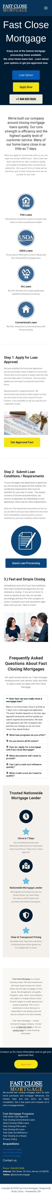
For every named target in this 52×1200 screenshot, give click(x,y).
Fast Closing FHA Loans (14, 1126)
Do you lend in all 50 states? (24, 741)
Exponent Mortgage (12, 1156)
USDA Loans (26, 250)
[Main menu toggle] (45, 8)
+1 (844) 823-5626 (24, 1027)
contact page (18, 1030)
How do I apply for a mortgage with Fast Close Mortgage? (23, 748)
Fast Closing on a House (14, 1136)
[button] (26, 700)
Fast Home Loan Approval (15, 1116)
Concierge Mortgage (12, 1149)
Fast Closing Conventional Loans (19, 1120)
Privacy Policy (10, 1139)
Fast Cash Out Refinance (15, 1132)
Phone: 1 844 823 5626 (13, 1168)
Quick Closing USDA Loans (16, 1123)
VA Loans (26, 286)
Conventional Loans (26, 322)
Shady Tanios (17, 1191)
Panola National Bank (12, 1152)
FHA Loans (26, 214)
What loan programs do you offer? (27, 735)
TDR (39, 1191)
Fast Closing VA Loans (14, 1129)
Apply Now (26, 1064)
